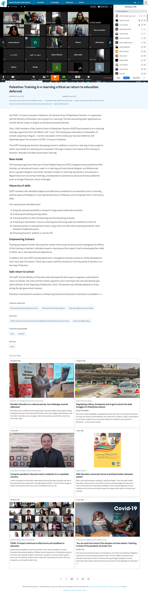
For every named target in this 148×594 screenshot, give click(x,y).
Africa (12, 334)
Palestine (21, 334)
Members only (145, 2)
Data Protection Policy (79, 590)
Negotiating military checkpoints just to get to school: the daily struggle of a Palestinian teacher (107, 391)
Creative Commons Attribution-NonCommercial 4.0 (105, 586)
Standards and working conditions (53, 308)
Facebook (60, 579)
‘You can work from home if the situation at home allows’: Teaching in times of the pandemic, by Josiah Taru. (107, 531)
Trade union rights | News (81, 321)
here (100, 293)
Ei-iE (3, 4)
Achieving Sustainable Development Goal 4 (24, 308)
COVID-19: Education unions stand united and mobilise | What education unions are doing (39, 321)
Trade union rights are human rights (81, 308)
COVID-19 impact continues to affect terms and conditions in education (41, 530)
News (12, 346)
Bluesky (83, 579)
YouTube (71, 579)
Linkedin (88, 579)
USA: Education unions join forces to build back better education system (107, 460)
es (141, 2)
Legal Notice (67, 590)
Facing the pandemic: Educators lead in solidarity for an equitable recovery (41, 458)
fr (138, 2)
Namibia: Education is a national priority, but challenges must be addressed (41, 390)
